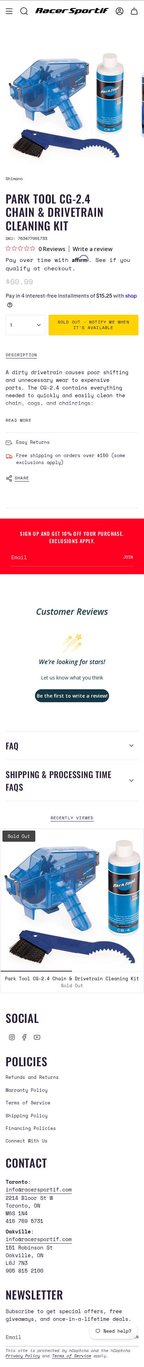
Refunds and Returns (32, 1077)
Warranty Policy (27, 1090)
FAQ (12, 745)
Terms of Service (28, 1102)
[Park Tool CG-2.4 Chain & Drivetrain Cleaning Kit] (72, 900)
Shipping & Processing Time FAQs (58, 780)
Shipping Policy (27, 1115)
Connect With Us (27, 1140)
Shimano (14, 178)
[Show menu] (9, 11)
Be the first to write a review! (72, 695)
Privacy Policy (23, 1356)
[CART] (134, 11)
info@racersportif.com (39, 1189)
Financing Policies (31, 1128)
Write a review (93, 249)
